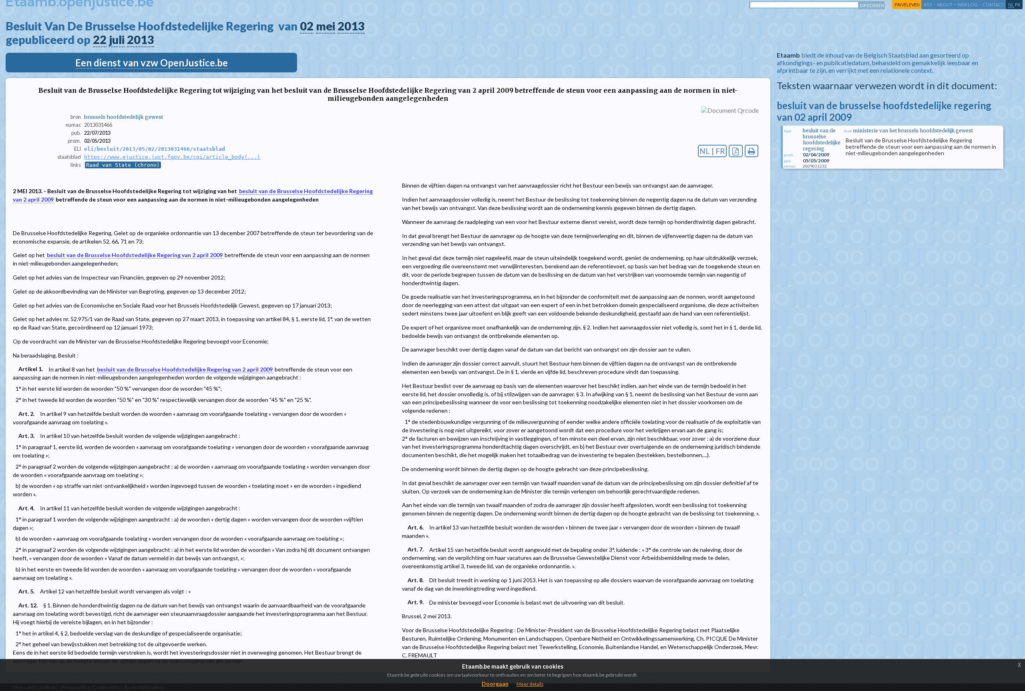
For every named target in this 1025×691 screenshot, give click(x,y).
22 (100, 39)
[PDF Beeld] (736, 151)
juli (117, 39)
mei (325, 26)
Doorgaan (495, 683)
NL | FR (712, 151)
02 (307, 26)
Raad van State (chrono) (123, 165)
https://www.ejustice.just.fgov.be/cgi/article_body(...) (172, 157)
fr (1017, 4)
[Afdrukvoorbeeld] (752, 151)
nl (1011, 4)
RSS (928, 4)
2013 (351, 26)
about (945, 4)
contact (993, 4)
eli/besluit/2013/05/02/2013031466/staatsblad (154, 149)
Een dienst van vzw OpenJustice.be (151, 62)
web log (967, 4)
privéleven (907, 4)
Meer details (530, 684)
